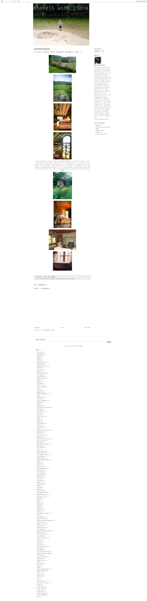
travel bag (40, 586)
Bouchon (39, 371)
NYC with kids (41, 435)
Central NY (40, 385)
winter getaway (41, 595)
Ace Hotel (39, 352)
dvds (38, 515)
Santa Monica (40, 475)
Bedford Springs (41, 362)
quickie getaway (41, 570)
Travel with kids (69, 278)
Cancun (38, 380)
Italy (38, 418)
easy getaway (40, 517)
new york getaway (41, 557)
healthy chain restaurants (44, 531)
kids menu (39, 548)
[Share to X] (51, 277)
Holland (39, 414)
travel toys (40, 589)
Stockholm (39, 480)
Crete (38, 388)
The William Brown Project (103, 127)
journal (39, 541)
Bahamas (39, 359)
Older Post (87, 327)
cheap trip (40, 510)
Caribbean (39, 383)
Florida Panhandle (42, 400)
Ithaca (38, 419)
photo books (40, 563)
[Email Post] (45, 276)
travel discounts (41, 588)
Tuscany (39, 487)
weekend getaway (41, 593)
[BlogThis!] (49, 277)
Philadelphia (40, 456)
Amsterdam (39, 355)
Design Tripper (100, 130)
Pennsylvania (40, 452)
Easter (38, 395)
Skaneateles (40, 477)
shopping (39, 576)
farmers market (41, 527)
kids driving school (42, 546)
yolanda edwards (100, 65)
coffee (38, 511)
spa (38, 579)
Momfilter (98, 125)
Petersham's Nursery (42, 454)
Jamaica (39, 421)
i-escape (98, 132)
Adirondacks (40, 354)
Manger (97, 128)
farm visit (40, 525)
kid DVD (39, 543)
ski (38, 577)
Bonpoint (39, 367)
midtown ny (40, 555)
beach (38, 499)
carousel (39, 508)
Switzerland (40, 484)
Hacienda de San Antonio (44, 407)
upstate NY (40, 591)
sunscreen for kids (42, 583)
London (38, 425)
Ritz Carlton (40, 466)
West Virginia (41, 491)
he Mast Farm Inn (65, 161)
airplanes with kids (42, 492)
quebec (38, 567)
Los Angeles (40, 426)
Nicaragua (39, 442)
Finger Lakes (40, 397)
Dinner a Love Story (101, 134)
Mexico (38, 428)
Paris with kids (41, 451)
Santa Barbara (41, 473)
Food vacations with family (47, 278)
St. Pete (39, 478)
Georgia (39, 402)
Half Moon (39, 409)
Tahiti (38, 485)
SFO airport (40, 470)
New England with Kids (43, 439)
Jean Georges (40, 423)
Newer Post (37, 327)
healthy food (40, 532)
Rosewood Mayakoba (42, 468)
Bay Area (39, 361)
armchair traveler (42, 496)
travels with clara (60, 8)
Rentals (39, 465)
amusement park (41, 494)
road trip (39, 574)
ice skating (40, 536)
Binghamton (40, 364)
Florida (39, 399)
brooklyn (39, 503)
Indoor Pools (40, 416)
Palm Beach (40, 446)
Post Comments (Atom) (48, 330)
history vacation (41, 534)
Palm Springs (40, 447)
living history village (43, 553)
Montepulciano (41, 432)
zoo (38, 596)
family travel (41, 524)
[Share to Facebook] (53, 277)
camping (39, 504)
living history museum (43, 551)
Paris (38, 449)
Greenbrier (40, 406)
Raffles (39, 463)
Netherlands (40, 437)
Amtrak (38, 357)
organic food (59, 278)
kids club (39, 544)
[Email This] (48, 277)
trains (38, 584)
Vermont (39, 489)
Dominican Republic (42, 393)
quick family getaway (43, 569)
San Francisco (41, 472)
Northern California (42, 444)
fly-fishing (40, 529)
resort (38, 572)
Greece (38, 404)
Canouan (39, 381)
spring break (40, 581)
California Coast (41, 378)
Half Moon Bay (41, 411)
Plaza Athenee (41, 458)
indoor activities (42, 537)
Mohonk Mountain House (43, 430)
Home (62, 327)
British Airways (41, 373)
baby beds (39, 498)
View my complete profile (101, 119)
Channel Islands (41, 387)
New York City (41, 440)
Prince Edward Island (43, 459)
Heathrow (39, 413)
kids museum (40, 550)
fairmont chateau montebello (45, 520)
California (40, 376)
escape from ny (41, 518)
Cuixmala (39, 390)
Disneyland (40, 392)
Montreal (39, 433)
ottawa (38, 562)
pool (38, 565)
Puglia (38, 461)
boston (38, 501)
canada (38, 506)
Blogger (81, 346)
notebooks (39, 558)
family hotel (40, 522)
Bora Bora (39, 369)
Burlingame (40, 374)
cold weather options (43, 513)
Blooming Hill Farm (42, 366)
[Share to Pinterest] (54, 277)
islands (39, 539)
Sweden (38, 482)
